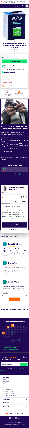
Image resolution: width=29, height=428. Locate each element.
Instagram (16, 418)
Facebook (10, 418)
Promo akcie (6, 381)
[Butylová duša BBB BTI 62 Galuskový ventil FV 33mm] (14, 25)
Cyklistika (3, 159)
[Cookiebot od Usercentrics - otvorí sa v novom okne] (20, 197)
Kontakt (4, 379)
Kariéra (4, 385)
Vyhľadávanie (18, 6)
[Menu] (27, 6)
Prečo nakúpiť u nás (7, 389)
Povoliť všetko (14, 224)
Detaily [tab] (14, 201)
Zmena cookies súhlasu (14, 422)
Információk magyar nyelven (9, 395)
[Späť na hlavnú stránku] (6, 6)
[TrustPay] (22, 413)
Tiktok (13, 418)
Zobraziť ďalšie (14, 299)
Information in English (8, 391)
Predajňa (5, 387)
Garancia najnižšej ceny (9, 76)
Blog (4, 383)
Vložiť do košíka (16, 61)
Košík (22, 6)
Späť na (7, 10)
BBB (4, 170)
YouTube (19, 418)
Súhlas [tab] (5, 201)
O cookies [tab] (23, 201)
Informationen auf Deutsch (9, 393)
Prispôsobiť (14, 229)
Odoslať (24, 364)
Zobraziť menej (15, 174)
